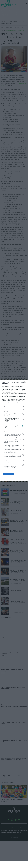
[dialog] (14, 430)
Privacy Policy (22, 478)
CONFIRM (8, 474)
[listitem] (14, 406)
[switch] (23, 409)
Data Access (14, 478)
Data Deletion (6, 478)
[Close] (25, 382)
